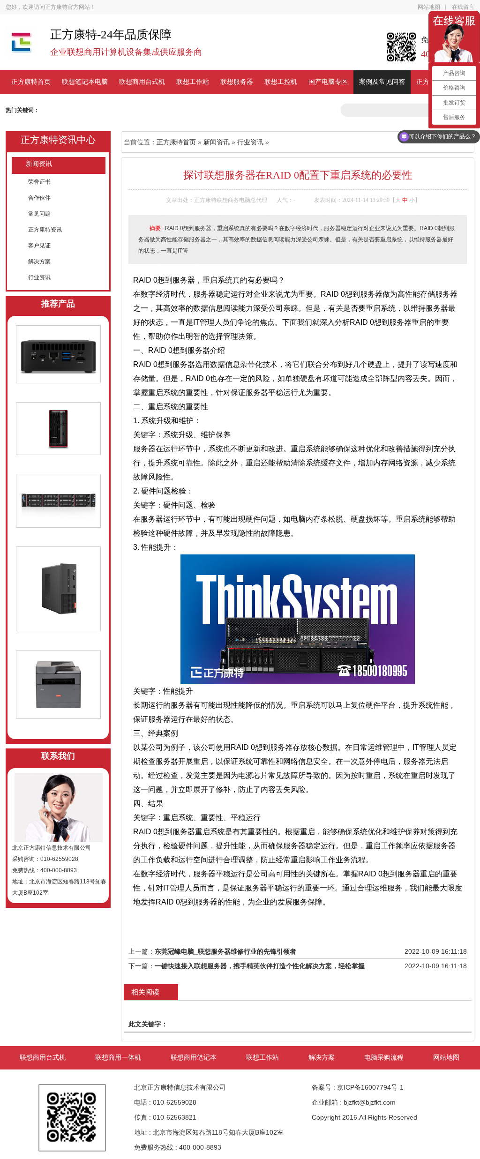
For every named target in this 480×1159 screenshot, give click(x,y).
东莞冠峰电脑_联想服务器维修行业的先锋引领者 (225, 951)
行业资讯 (39, 277)
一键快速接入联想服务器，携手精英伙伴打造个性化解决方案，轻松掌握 (260, 966)
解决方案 (39, 261)
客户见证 (39, 245)
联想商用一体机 (118, 1057)
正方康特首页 (31, 81)
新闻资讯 (39, 163)
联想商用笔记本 (194, 1057)
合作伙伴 (39, 197)
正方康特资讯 (45, 229)
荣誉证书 (39, 182)
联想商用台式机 (142, 81)
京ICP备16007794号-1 (370, 1087)
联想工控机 (280, 81)
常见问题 (39, 213)
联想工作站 (192, 81)
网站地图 (429, 7)
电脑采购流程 (384, 1057)
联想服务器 (236, 81)
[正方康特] (21, 47)
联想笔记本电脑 (85, 81)
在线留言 (463, 7)
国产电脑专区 (328, 81)
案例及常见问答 (382, 81)
